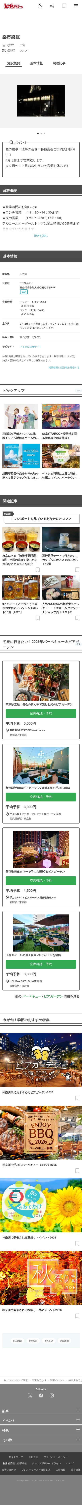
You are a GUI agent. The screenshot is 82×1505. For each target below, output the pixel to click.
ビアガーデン (53, 996)
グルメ (49, 1341)
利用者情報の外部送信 (15, 1463)
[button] (38, 133)
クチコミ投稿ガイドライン (46, 1463)
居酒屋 (65, 1341)
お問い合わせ (9, 1469)
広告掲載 (60, 1469)
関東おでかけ (39, 1380)
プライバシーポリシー (56, 1457)
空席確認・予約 (41, 713)
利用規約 (33, 1457)
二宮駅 (18, 1341)
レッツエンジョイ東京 (16, 1380)
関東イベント (57, 1380)
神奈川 (33, 1341)
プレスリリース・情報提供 (35, 1469)
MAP (24, 292)
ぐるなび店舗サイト (30, 346)
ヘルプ (70, 1463)
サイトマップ (16, 1457)
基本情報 (10, 256)
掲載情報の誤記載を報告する (64, 367)
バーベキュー (31, 996)
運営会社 (75, 1469)
